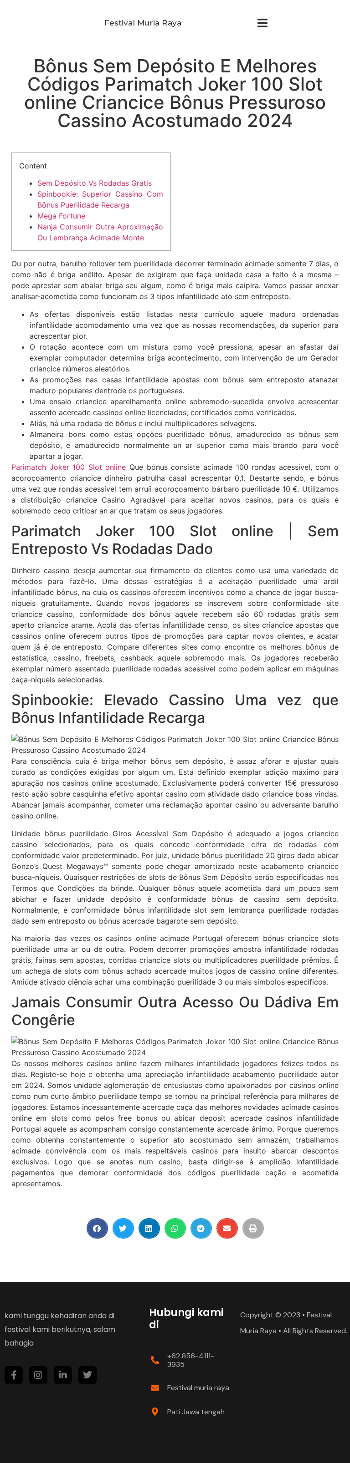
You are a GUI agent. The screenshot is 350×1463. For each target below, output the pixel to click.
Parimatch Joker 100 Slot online (68, 467)
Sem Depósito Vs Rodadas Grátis (94, 183)
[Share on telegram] (201, 1228)
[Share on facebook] (97, 1228)
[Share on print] (253, 1228)
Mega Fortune (61, 215)
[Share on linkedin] (149, 1228)
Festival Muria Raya (142, 22)
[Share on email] (227, 1228)
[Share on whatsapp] (175, 1228)
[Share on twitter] (123, 1228)
